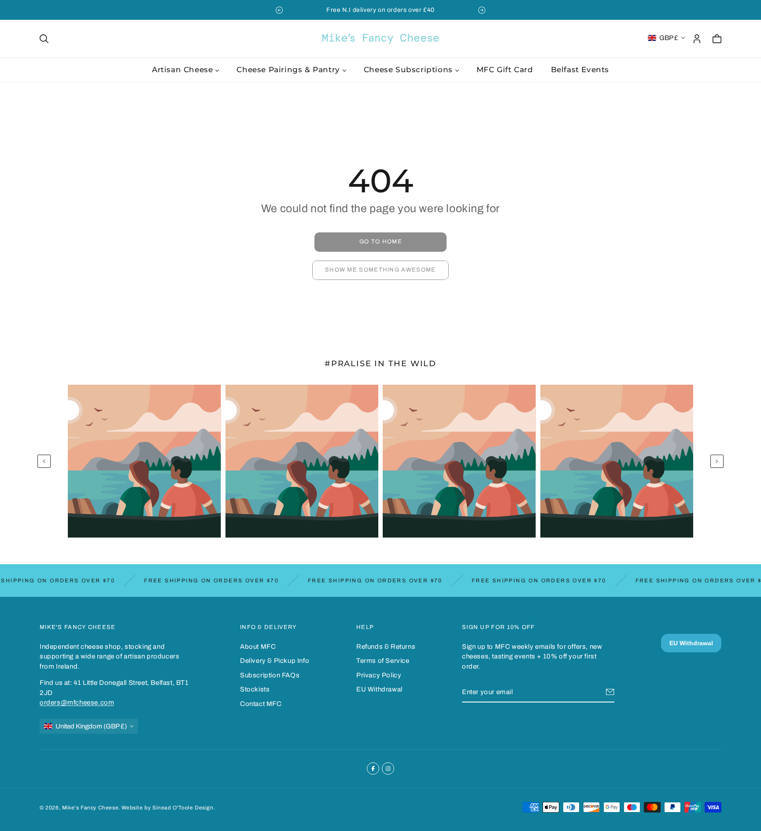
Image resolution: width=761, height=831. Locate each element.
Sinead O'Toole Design (183, 808)
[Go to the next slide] (482, 10)
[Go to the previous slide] (279, 10)
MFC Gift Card (505, 69)
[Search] (44, 38)
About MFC (258, 646)
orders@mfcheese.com (77, 702)
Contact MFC (261, 703)
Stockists (255, 689)
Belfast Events (580, 69)
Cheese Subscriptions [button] (408, 69)
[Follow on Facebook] (373, 768)
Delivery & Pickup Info (274, 660)
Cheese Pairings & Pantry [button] (288, 69)
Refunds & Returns (385, 646)
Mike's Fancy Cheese (90, 808)
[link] (380, 242)
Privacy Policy (378, 675)
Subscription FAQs (269, 675)
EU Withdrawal (379, 689)
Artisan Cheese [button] (182, 69)
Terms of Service (383, 660)
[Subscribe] (610, 692)
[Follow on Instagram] (388, 768)
